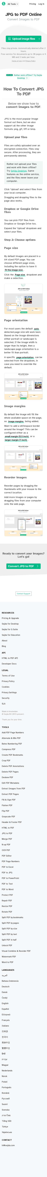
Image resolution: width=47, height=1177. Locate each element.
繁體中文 (6, 1048)
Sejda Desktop (19, 171)
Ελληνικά (6, 1015)
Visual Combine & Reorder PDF (16, 951)
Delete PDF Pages (10, 772)
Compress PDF (8, 749)
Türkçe (5, 1127)
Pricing (32, 4)
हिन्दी (3, 1054)
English (5, 1003)
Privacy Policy (30, 61)
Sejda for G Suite (10, 629)
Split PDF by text (9, 934)
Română (5, 1093)
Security (5, 698)
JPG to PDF (7, 833)
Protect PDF (7, 895)
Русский (6, 1099)
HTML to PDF (8, 828)
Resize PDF (7, 906)
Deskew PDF (7, 777)
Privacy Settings (9, 692)
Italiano (5, 1026)
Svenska (5, 1110)
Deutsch (5, 987)
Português (6, 1087)
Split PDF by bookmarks (12, 917)
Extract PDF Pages (10, 794)
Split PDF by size (9, 929)
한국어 (5, 1037)
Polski (4, 1082)
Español (5, 1009)
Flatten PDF (7, 805)
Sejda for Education (11, 635)
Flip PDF (5, 811)
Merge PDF (7, 839)
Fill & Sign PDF (9, 800)
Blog (4, 646)
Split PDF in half (9, 940)
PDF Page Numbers (11, 861)
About (4, 641)
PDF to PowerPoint (10, 878)
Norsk (4, 1076)
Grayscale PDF (8, 817)
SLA (3, 704)
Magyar (5, 1065)
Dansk (4, 992)
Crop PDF (6, 761)
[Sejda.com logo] (3, 3)
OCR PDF (6, 850)
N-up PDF (6, 845)
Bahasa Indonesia (10, 981)
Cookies (5, 687)
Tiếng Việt (6, 1121)
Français (6, 1020)
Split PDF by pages (10, 923)
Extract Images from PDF (13, 789)
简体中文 (6, 1043)
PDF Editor (7, 856)
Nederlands (7, 1071)
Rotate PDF (7, 912)
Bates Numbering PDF (12, 744)
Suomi (5, 1104)
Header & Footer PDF (12, 822)
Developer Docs (9, 664)
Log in (41, 4)
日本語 (5, 1031)
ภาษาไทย (6, 1115)
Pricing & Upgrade (10, 618)
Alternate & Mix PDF (11, 738)
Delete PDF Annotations (13, 766)
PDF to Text (7, 884)
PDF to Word (7, 889)
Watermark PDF (9, 957)
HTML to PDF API (10, 658)
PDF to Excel (7, 867)
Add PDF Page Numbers (13, 733)
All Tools (12, 4)
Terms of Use (17, 61)
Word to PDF (7, 962)
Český (4, 998)
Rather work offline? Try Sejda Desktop (24, 76)
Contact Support (23, 594)
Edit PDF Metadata (10, 783)
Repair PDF (7, 901)
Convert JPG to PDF (21, 566)
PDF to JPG (7, 873)
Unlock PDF (7, 945)
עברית (4, 1059)
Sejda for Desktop (10, 624)
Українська (7, 1132)
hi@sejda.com (8, 1145)
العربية (4, 975)
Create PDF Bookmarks (12, 755)
